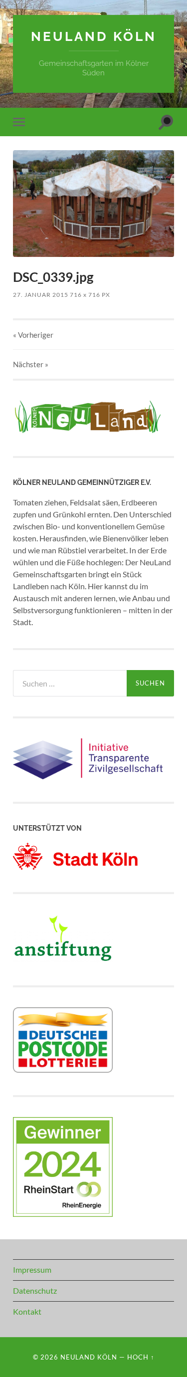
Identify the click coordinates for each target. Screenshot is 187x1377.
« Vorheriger (33, 334)
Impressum (32, 1269)
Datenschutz (35, 1290)
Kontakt (27, 1311)
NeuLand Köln (94, 36)
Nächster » (30, 364)
